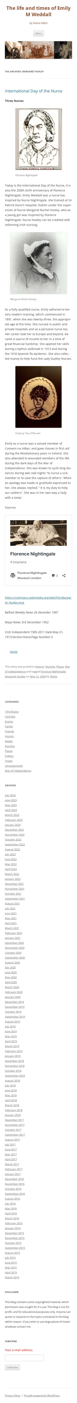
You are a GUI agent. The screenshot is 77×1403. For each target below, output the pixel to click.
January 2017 (13, 1174)
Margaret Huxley (15, 676)
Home (13, 652)
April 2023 (11, 810)
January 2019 (13, 1056)
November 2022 (14, 834)
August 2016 (12, 1198)
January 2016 (13, 1228)
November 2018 (14, 1066)
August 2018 (12, 1080)
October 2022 (13, 839)
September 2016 (15, 1194)
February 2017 (13, 1169)
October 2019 (13, 1012)
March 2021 (12, 928)
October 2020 (13, 953)
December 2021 (14, 884)
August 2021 (12, 903)
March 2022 (12, 874)
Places (60, 666)
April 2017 (11, 1159)
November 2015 (14, 1238)
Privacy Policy (12, 1395)
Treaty (9, 761)
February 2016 (13, 1223)
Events (9, 721)
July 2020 (10, 967)
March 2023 (12, 815)
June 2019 (11, 1031)
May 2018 (11, 1095)
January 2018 (13, 1115)
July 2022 (10, 854)
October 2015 (13, 1243)
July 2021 (10, 908)
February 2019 (13, 1051)
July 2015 (10, 1258)
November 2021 (14, 889)
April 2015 (11, 1272)
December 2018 (14, 1061)
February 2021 (13, 933)
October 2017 (13, 1130)
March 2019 (12, 1046)
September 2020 (15, 957)
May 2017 (11, 1154)
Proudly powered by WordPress (42, 1395)
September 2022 (15, 844)
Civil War (10, 716)
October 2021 (13, 894)
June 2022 (11, 859)
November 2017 (14, 1125)
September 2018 (15, 1076)
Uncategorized (14, 766)
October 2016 (13, 1189)
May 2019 (11, 1036)
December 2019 (14, 1002)
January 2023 (13, 825)
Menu (39, 33)
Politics (9, 756)
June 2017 (11, 1149)
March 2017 (12, 1164)
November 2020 (14, 948)
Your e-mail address (19, 1350)
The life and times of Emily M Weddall (38, 11)
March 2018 (12, 1105)
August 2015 (12, 1253)
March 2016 (12, 1218)
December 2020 (14, 943)
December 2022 (14, 830)
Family (9, 726)
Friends (9, 731)
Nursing (50, 666)
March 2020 (12, 987)
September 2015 (15, 1248)
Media (9, 741)
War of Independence (18, 771)
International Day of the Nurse (33, 91)
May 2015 (11, 1267)
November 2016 (14, 1184)
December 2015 (14, 1233)
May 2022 (11, 864)
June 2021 (11, 913)
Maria (53, 676)
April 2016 (11, 1213)
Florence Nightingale (53, 671)
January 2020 (13, 997)
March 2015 (12, 1277)
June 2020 (11, 972)
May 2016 (11, 1208)
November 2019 (14, 1007)
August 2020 (12, 962)
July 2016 (10, 1203)
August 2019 (12, 1021)
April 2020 (11, 982)
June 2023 (11, 800)
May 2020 (11, 977)
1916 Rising (11, 711)
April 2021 (11, 923)
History (39, 666)
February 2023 (13, 820)
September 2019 (15, 1016)
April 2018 (11, 1100)
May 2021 (11, 918)
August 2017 (12, 1139)
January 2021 (13, 938)
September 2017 (15, 1135)
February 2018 (13, 1110)
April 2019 (11, 1041)
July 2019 (10, 1026)
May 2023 (11, 805)
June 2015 (11, 1262)
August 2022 (12, 849)
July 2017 (10, 1144)
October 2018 (13, 1071)
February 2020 (13, 992)
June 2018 (11, 1090)
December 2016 (14, 1179)
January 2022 (13, 879)
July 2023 (10, 795)
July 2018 (10, 1085)
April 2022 (11, 869)
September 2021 (15, 898)
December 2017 (14, 1120)
